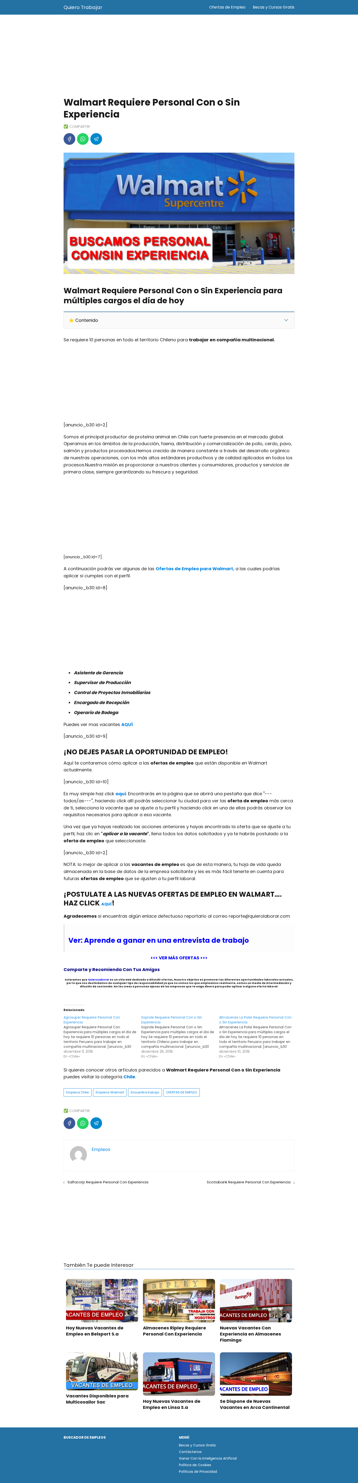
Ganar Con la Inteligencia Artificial (208, 1458)
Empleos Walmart (110, 1092)
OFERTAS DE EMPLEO (181, 1092)
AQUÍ (106, 904)
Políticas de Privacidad (198, 1471)
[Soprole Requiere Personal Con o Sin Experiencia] (180, 1037)
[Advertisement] (179, 56)
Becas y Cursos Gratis (273, 7)
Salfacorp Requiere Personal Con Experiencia (107, 1182)
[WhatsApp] (83, 139)
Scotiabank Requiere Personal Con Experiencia (249, 1182)
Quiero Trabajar (83, 7)
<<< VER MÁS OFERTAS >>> (179, 958)
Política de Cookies (195, 1465)
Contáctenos (190, 1451)
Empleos (101, 1149)
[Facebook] (69, 139)
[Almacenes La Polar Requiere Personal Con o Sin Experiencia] (258, 1037)
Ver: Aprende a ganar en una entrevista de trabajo (158, 940)
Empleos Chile (77, 1092)
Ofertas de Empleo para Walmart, (195, 569)
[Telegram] (96, 139)
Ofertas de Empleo (227, 7)
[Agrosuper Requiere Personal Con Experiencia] (102, 1037)
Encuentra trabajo (145, 1092)
